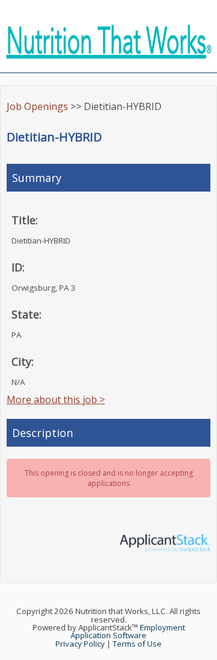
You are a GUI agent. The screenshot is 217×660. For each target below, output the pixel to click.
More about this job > (56, 399)
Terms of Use (137, 643)
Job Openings (37, 106)
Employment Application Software (128, 631)
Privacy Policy (80, 643)
